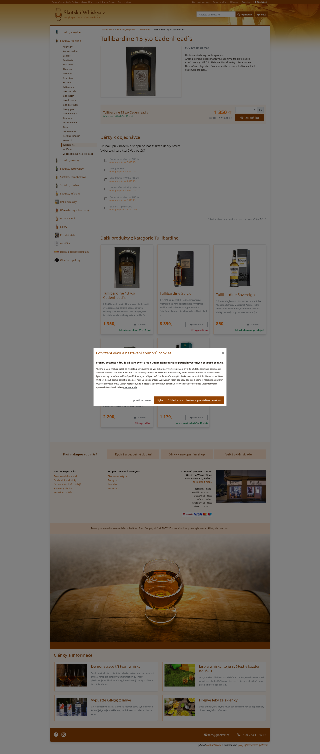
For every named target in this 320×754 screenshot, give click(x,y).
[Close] (222, 353)
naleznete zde (130, 387)
